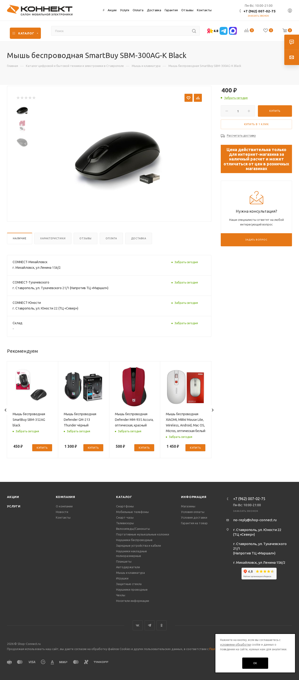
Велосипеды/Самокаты (133, 528)
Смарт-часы (125, 517)
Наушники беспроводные (134, 540)
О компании (64, 506)
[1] (18, 98)
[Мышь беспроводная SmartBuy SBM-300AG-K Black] (117, 155)
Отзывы (85, 238)
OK (255, 663)
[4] (30, 98)
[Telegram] (224, 31)
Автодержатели (128, 567)
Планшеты (124, 561)
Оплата (111, 238)
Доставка (138, 238)
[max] (233, 31)
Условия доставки (194, 517)
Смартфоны (125, 506)
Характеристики (52, 238)
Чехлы (120, 595)
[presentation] (5, 410)
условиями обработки (235, 644)
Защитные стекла (129, 583)
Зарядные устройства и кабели (138, 545)
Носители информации (132, 600)
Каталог (124, 496)
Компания (65, 496)
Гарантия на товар (194, 523)
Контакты (63, 517)
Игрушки (122, 578)
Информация (193, 496)
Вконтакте (138, 625)
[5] (34, 98)
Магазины (188, 506)
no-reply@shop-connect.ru (255, 520)
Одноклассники (162, 625)
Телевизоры (125, 523)
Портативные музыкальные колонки (142, 534)
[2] (22, 98)
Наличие (19, 238)
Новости (62, 511)
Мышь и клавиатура (130, 572)
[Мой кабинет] (290, 11)
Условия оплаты (192, 511)
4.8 (216, 31)
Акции (13, 496)
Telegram (150, 625)
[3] (26, 98)
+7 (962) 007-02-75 (259, 11)
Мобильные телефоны (132, 511)
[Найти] (194, 31)
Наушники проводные (132, 589)
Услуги (14, 506)
